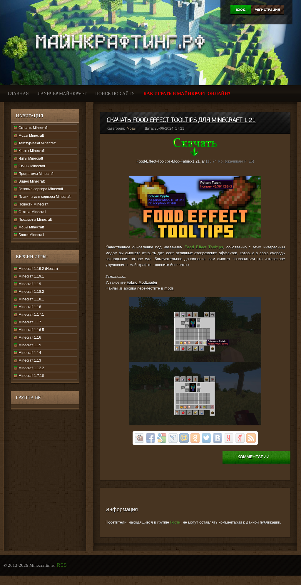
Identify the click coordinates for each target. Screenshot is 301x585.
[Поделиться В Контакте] (217, 438)
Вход (240, 9)
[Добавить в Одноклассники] (195, 438)
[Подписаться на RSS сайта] (251, 438)
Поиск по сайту (115, 93)
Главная (18, 93)
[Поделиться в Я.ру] (240, 438)
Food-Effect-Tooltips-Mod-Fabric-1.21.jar (170, 161)
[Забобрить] (139, 438)
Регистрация (267, 9)
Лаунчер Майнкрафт (62, 93)
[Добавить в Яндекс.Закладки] (228, 438)
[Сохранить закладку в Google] (161, 438)
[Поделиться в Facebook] (150, 438)
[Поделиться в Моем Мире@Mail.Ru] (184, 438)
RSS (62, 565)
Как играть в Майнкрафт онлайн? (186, 93)
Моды (131, 128)
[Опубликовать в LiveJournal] (173, 438)
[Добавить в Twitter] (206, 438)
